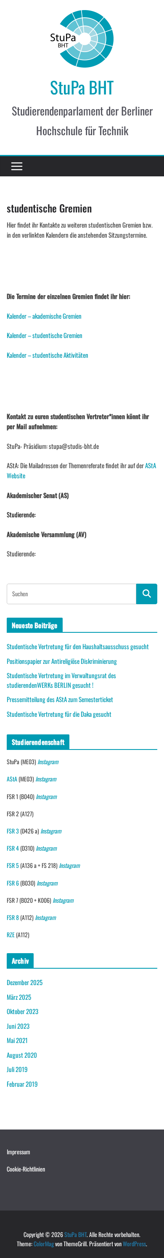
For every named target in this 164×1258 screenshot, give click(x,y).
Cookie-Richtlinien (26, 1168)
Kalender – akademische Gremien (44, 315)
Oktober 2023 (22, 1011)
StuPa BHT (82, 87)
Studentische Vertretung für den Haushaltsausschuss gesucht (78, 646)
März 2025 (19, 996)
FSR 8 (13, 917)
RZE (11, 934)
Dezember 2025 (24, 982)
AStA (12, 778)
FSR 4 (13, 848)
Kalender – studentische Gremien (44, 335)
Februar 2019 (22, 1083)
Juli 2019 (17, 1069)
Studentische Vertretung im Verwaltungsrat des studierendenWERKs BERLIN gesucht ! (61, 680)
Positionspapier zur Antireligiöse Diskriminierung (62, 661)
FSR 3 (13, 830)
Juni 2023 (18, 1025)
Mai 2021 (17, 1040)
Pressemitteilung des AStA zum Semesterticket (60, 699)
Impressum (18, 1151)
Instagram (47, 761)
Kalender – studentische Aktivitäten (47, 354)
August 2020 (22, 1054)
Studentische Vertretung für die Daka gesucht (59, 713)
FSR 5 (13, 865)
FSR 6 (13, 882)
